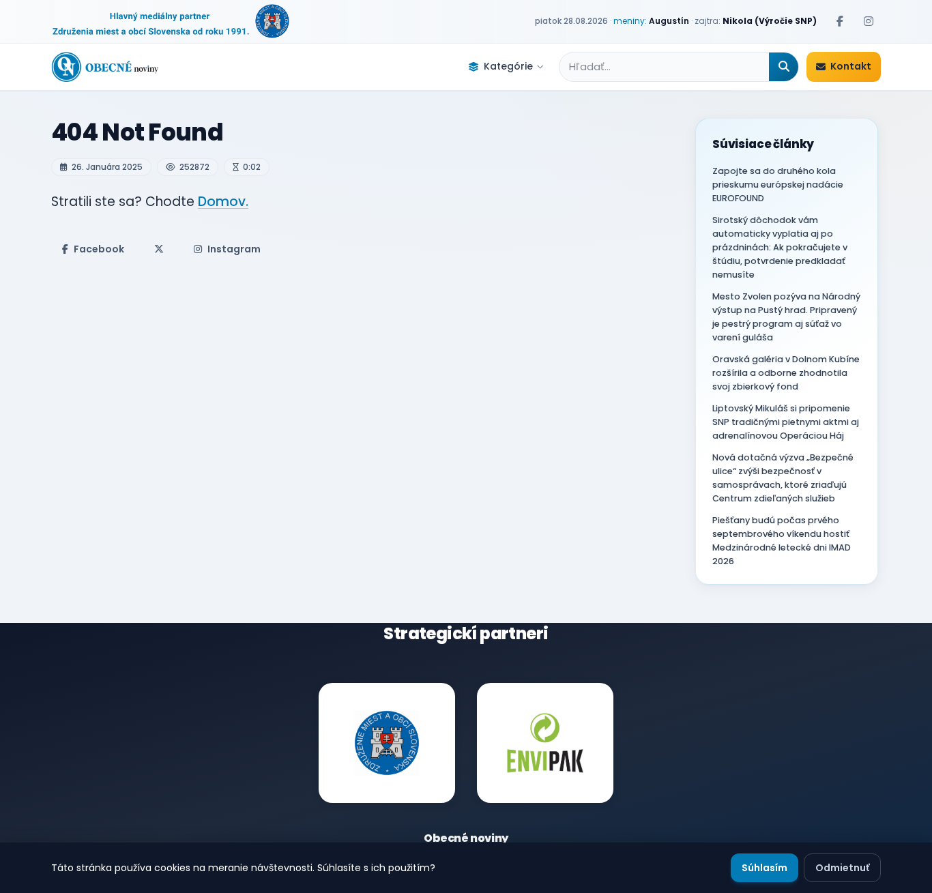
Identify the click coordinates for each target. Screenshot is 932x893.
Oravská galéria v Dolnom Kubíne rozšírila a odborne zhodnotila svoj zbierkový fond (786, 372)
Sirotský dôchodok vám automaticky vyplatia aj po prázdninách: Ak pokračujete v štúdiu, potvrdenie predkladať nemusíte (779, 247)
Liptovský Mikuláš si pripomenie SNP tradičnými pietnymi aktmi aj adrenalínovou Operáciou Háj (785, 421)
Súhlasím (764, 868)
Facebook (99, 249)
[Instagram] (868, 21)
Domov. (223, 201)
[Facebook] (840, 21)
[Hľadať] (783, 67)
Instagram (234, 249)
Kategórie (508, 66)
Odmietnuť (842, 868)
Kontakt (850, 66)
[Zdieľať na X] (159, 249)
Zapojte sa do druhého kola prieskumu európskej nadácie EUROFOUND (777, 184)
